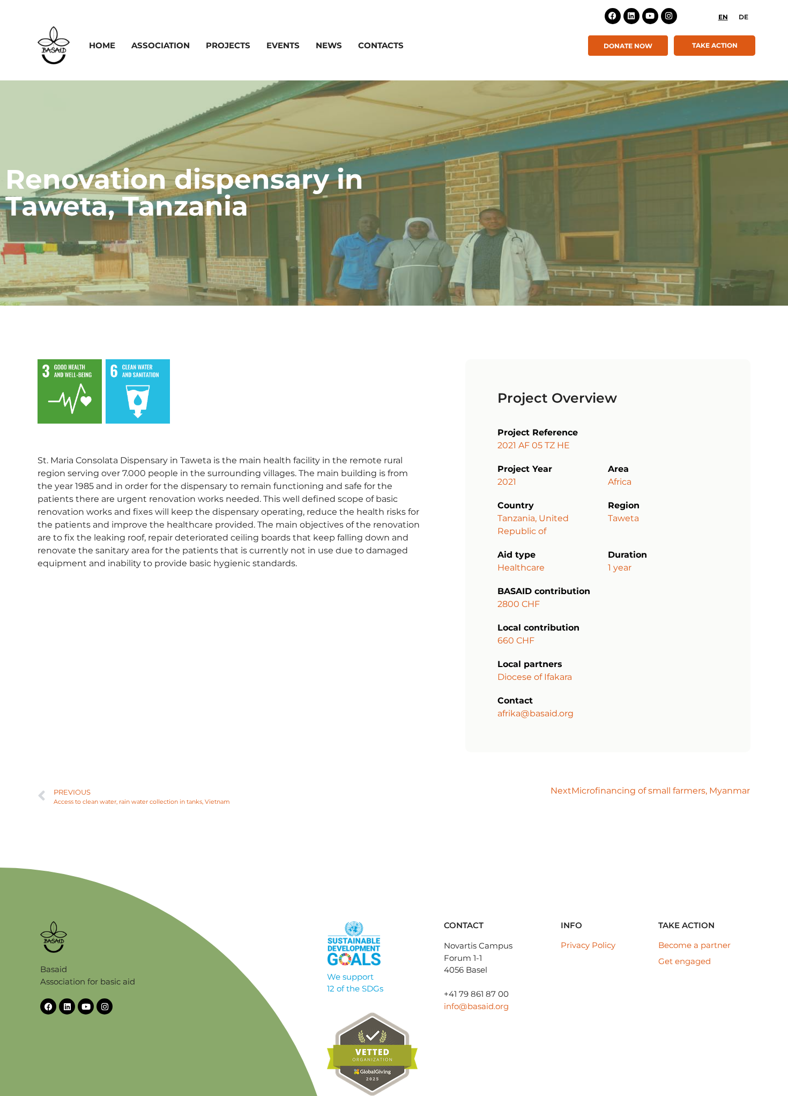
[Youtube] (650, 16)
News (329, 45)
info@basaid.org (476, 1006)
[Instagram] (669, 16)
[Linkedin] (631, 16)
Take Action (715, 45)
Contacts (381, 45)
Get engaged (684, 961)
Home (102, 45)
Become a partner (694, 945)
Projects (228, 45)
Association (160, 45)
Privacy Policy (588, 945)
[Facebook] (613, 16)
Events (283, 45)
